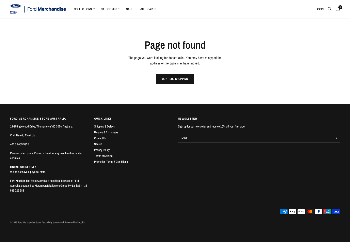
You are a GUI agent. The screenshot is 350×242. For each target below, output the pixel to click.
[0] (337, 9)
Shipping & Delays (104, 126)
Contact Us (100, 138)
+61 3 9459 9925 (19, 144)
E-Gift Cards (147, 9)
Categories (109, 9)
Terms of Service (103, 156)
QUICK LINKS (103, 118)
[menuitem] (84, 9)
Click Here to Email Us (22, 135)
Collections (83, 9)
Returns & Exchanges (106, 132)
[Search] (330, 9)
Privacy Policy (102, 150)
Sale (129, 9)
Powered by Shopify (74, 222)
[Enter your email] (336, 138)
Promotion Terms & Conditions (111, 162)
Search (98, 144)
